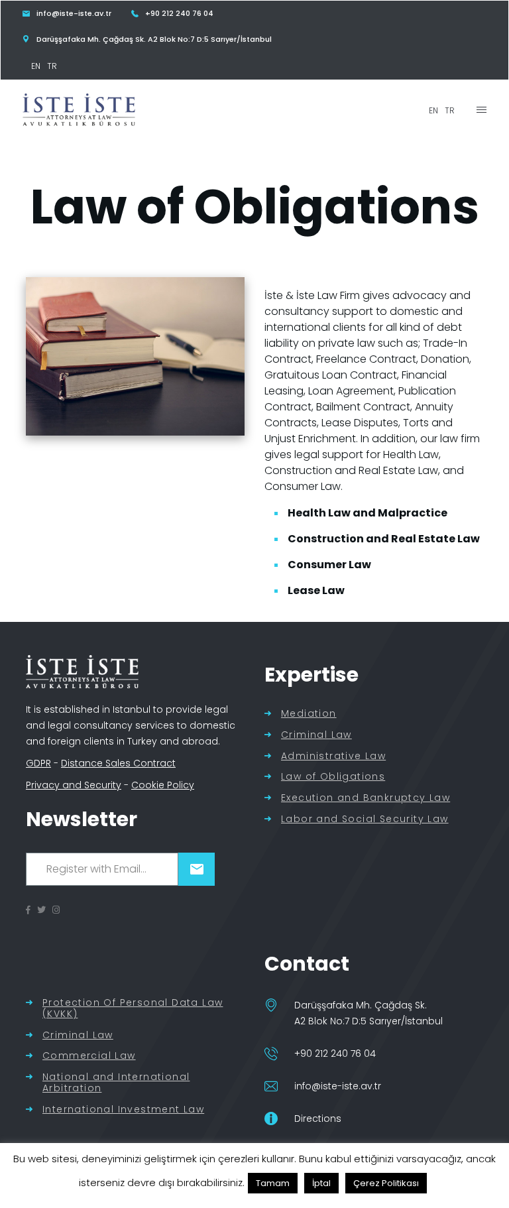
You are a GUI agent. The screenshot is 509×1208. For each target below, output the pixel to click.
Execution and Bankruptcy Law (365, 798)
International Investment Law (123, 1109)
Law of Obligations (333, 776)
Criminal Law (316, 735)
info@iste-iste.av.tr (337, 1086)
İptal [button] (321, 1183)
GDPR (38, 763)
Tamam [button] (273, 1183)
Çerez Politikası (386, 1183)
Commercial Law (89, 1055)
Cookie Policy (162, 785)
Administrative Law (333, 756)
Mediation (309, 713)
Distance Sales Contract (118, 763)
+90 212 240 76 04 (335, 1053)
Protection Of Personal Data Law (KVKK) (132, 1008)
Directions (317, 1118)
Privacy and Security (73, 785)
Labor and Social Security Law (365, 819)
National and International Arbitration (116, 1082)
